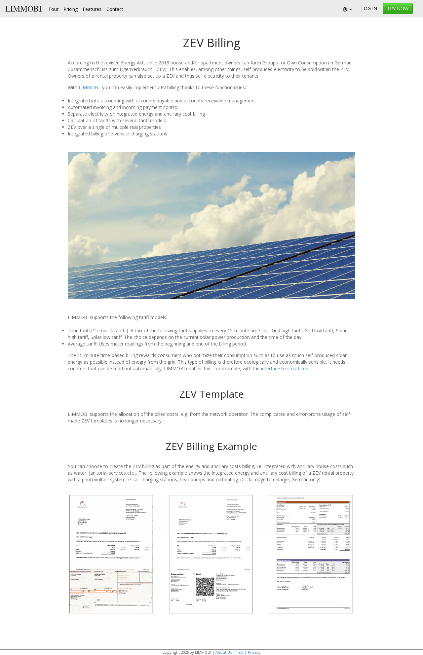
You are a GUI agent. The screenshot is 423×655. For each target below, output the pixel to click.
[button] (347, 8)
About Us (223, 652)
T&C (240, 652)
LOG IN (369, 8)
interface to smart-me (284, 368)
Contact (114, 9)
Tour (53, 9)
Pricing (70, 9)
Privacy (254, 652)
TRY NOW (397, 8)
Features (92, 9)
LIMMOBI (23, 8)
